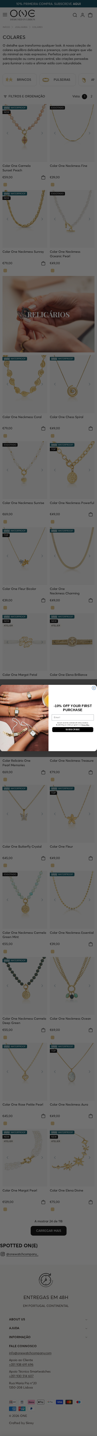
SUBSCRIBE (73, 729)
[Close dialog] (94, 688)
